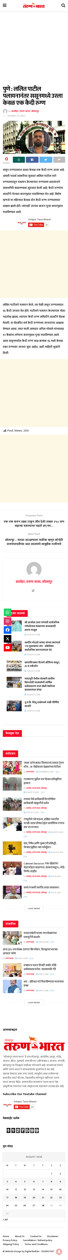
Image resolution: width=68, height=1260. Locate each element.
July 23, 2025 (55, 892)
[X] (7, 639)
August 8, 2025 (56, 832)
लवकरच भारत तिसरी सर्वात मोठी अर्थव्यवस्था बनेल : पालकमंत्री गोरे (40, 967)
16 (60, 1189)
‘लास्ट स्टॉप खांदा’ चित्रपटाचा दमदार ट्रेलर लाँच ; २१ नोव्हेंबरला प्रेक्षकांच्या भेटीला (44, 765)
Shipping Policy (11, 1244)
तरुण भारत (30, 771)
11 (16, 1189)
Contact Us (36, 1236)
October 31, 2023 (16, 116)
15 (51, 1189)
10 (7, 1189)
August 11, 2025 (32, 812)
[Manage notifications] (59, 1252)
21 (43, 1197)
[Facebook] (7, 630)
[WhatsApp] (7, 612)
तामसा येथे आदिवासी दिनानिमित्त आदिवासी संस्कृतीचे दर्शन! (40, 801)
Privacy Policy (10, 1240)
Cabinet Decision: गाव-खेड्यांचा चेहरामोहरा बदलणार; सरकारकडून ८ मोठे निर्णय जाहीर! (44, 867)
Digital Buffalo (32, 1251)
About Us (20, 1236)
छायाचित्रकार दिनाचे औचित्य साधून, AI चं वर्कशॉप (42, 664)
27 (34, 1205)
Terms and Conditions (36, 1244)
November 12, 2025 (46, 771)
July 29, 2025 (55, 876)
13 (34, 1189)
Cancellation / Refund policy (37, 1240)
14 (43, 1189)
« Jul (5, 1219)
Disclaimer (52, 1236)
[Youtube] (7, 647)
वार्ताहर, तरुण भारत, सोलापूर (25, 111)
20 (34, 1197)
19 (25, 1197)
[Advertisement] (34, 50)
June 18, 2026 (43, 942)
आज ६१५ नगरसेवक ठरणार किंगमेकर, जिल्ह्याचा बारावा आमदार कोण (30, 951)
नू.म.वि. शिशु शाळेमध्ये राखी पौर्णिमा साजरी (42, 704)
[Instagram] (7, 621)
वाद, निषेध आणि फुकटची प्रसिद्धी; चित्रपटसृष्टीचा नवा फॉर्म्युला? (40, 845)
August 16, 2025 (32, 792)
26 (24, 1205)
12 (25, 1189)
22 (51, 1197)
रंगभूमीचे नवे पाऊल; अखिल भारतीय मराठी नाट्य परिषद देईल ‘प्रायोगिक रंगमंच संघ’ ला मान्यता (44, 823)
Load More (34, 908)
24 (7, 1205)
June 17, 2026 (22, 958)
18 (16, 1197)
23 (60, 1197)
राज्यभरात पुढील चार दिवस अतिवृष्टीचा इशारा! (42, 781)
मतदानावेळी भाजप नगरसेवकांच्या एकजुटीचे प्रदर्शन (40, 935)
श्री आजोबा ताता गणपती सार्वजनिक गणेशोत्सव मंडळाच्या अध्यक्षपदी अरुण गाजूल (42, 626)
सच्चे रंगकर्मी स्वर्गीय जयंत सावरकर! (41, 887)
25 (16, 1205)
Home (6, 1236)
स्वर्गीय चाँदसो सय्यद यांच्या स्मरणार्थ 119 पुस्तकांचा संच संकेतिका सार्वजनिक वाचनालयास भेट (42, 646)
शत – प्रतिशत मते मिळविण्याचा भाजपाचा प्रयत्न (44, 983)
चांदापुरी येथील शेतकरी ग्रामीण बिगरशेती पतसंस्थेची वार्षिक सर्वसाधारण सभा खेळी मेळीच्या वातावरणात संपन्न (40, 684)
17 (7, 1197)
